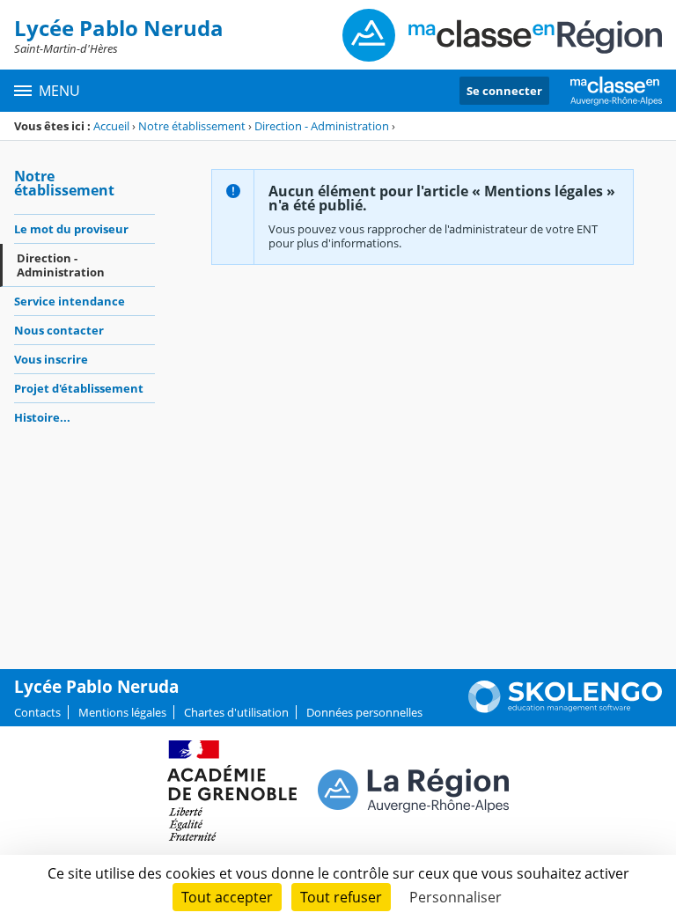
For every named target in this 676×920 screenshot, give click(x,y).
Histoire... (42, 417)
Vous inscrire (51, 359)
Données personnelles (364, 712)
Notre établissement (192, 126)
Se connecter (504, 91)
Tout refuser (341, 897)
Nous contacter (59, 330)
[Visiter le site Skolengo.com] (565, 709)
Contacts (37, 712)
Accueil (111, 126)
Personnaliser (455, 897)
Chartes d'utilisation (236, 712)
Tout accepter (227, 897)
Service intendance (69, 301)
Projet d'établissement (78, 388)
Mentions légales (122, 712)
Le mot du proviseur (71, 229)
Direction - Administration (321, 126)
